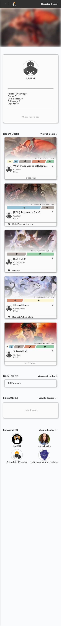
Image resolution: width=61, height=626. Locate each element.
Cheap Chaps (21, 305)
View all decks (47, 134)
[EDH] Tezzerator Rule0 (26, 212)
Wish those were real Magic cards (29, 165)
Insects (16, 270)
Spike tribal (20, 351)
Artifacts (28, 224)
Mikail (31, 78)
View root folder (46, 376)
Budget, (16, 316)
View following (46, 430)
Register (46, 3)
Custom (17, 169)
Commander (19, 262)
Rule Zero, (17, 224)
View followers (46, 397)
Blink (30, 316)
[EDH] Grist (19, 258)
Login (54, 3)
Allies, (24, 316)
